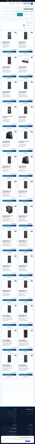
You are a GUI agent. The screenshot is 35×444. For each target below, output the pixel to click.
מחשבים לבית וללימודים (13, 414)
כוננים (21, 18)
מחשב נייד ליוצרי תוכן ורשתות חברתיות (11, 413)
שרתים (31, 14)
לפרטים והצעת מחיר (25, 51)
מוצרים (29, 6)
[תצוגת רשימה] (22, 25)
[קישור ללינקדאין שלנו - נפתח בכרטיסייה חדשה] (27, 414)
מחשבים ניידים (6, 14)
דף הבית (32, 6)
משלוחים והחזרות (30, 434)
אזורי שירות (30, 430)
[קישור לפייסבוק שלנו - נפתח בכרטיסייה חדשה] (32, 414)
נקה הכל (24, 28)
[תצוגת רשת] (24, 25)
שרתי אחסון (26, 14)
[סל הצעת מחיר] (4, 1)
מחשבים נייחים (13, 14)
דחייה (23, 441)
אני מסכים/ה (27, 441)
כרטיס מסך (26, 18)
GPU (11, 18)
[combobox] (28, 25)
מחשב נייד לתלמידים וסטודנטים (12, 412)
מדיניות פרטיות (30, 433)
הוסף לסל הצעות (25, 53)
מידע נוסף (15, 439)
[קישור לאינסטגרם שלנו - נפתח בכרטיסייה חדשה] (30, 414)
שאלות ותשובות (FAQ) (29, 428)
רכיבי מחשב (14, 421)
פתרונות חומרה (12, 3)
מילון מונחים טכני (30, 429)
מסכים (31, 18)
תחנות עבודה (20, 14)
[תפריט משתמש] (2, 1)
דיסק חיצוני (16, 18)
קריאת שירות (11, 1)
